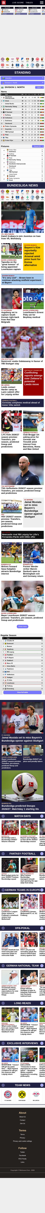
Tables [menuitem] (29, 3)
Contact (22, 1120)
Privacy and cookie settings (22, 1141)
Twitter (22, 1152)
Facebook (22, 1155)
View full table (22, 692)
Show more (22, 626)
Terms (22, 1134)
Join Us (22, 1123)
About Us (22, 1117)
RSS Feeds (22, 1159)
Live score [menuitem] (18, 3)
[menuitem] (5, 3)
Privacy (22, 1138)
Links (22, 1162)
